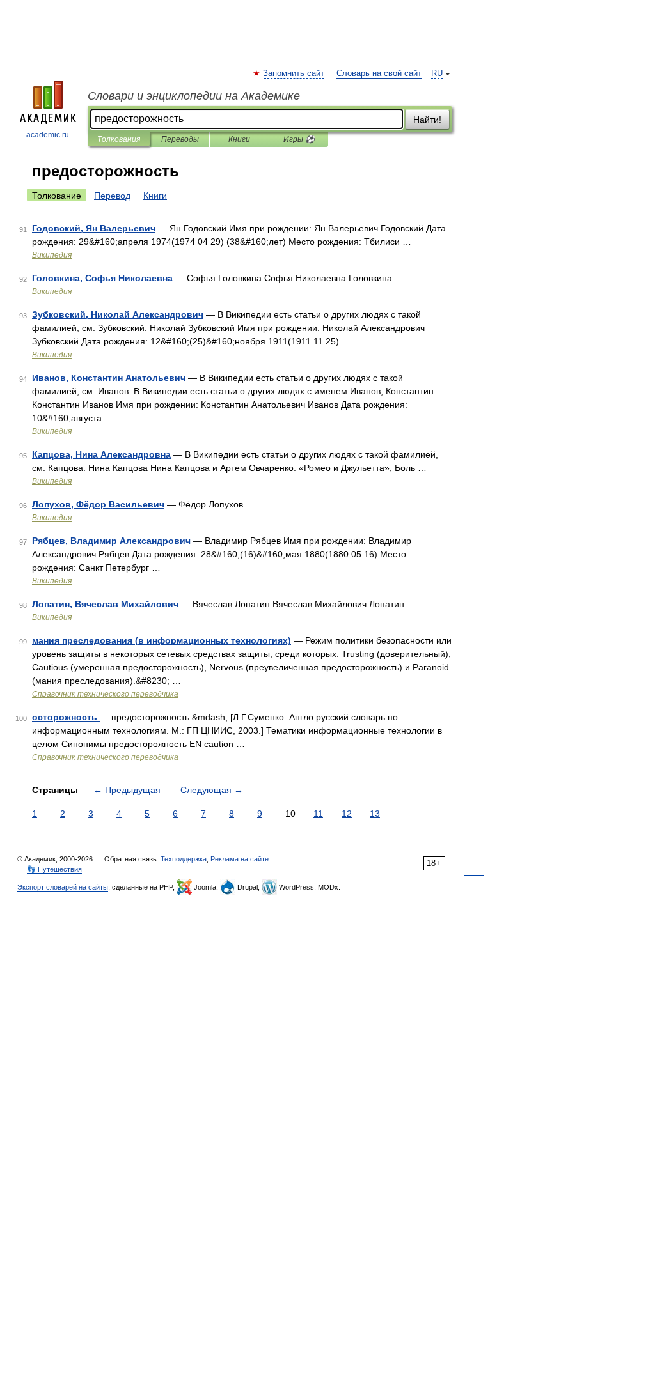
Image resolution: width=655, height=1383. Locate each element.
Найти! (427, 119)
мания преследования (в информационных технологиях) (161, 640)
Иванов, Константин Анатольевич (108, 378)
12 (347, 813)
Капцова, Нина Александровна (101, 454)
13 (375, 813)
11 (318, 813)
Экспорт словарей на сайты (62, 887)
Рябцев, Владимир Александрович (111, 541)
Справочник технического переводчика (105, 694)
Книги (239, 139)
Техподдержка (184, 859)
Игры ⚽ (299, 139)
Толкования (118, 139)
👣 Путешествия (54, 869)
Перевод (112, 195)
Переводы (180, 139)
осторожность (66, 717)
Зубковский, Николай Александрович (117, 314)
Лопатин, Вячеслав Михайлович (105, 604)
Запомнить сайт (294, 73)
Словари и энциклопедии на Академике (194, 95)
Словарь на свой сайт (379, 73)
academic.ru (47, 134)
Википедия (52, 255)
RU (437, 73)
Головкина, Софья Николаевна (102, 278)
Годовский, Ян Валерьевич (93, 228)
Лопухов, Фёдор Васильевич (98, 504)
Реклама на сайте (239, 859)
